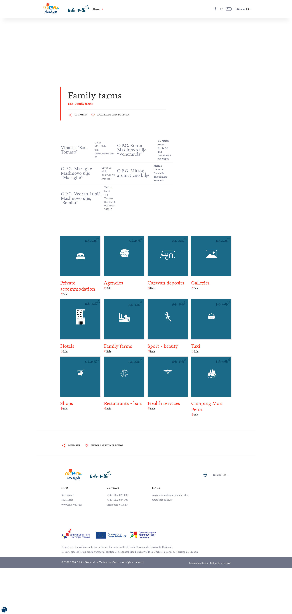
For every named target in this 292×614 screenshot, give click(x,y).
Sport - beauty (163, 346)
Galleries (200, 283)
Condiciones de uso (198, 563)
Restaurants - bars (123, 403)
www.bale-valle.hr (162, 499)
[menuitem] (75, 534)
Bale (65, 294)
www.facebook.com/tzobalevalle (170, 495)
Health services (164, 403)
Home (97, 9)
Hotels (67, 346)
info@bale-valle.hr (117, 504)
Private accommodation (77, 286)
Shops (66, 403)
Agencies (113, 283)
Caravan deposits (166, 283)
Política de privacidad (220, 563)
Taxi (195, 346)
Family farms (118, 346)
